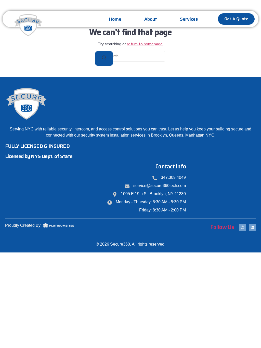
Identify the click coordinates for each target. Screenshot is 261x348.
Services (189, 19)
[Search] (104, 58)
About (150, 19)
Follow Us (222, 227)
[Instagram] (242, 227)
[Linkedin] (252, 227)
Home (115, 19)
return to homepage (145, 44)
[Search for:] (130, 56)
